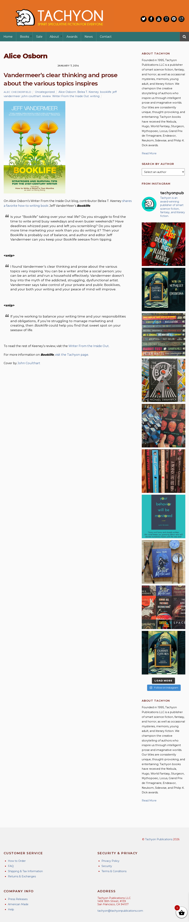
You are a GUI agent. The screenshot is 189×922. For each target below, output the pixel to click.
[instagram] (181, 19)
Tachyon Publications (158, 839)
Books (24, 36)
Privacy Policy (110, 861)
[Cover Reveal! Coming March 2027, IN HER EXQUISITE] (163, 652)
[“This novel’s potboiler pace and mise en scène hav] (163, 244)
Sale (39, 36)
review (46, 96)
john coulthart (31, 96)
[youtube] (159, 19)
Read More (149, 153)
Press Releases (18, 899)
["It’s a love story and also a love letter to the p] (163, 607)
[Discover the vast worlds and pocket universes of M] (163, 380)
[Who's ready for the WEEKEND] (163, 335)
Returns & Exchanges (22, 876)
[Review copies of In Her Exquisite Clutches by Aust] (163, 289)
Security (107, 866)
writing (94, 96)
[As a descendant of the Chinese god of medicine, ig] (163, 562)
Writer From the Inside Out (70, 96)
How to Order (17, 861)
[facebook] (151, 19)
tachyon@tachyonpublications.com (120, 910)
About (54, 36)
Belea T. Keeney (88, 92)
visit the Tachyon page (71, 354)
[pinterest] (174, 19)
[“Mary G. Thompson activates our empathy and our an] (163, 425)
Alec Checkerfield (17, 91)
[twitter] (144, 19)
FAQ (11, 866)
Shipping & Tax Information (25, 871)
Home (8, 36)
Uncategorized (45, 92)
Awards (71, 36)
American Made (18, 904)
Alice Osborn (67, 92)
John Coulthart (29, 363)
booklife (105, 92)
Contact (106, 36)
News (89, 36)
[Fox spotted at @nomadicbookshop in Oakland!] (163, 471)
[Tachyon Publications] (59, 29)
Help (11, 909)
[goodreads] (166, 19)
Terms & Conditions (114, 871)
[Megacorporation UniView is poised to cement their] (163, 516)
